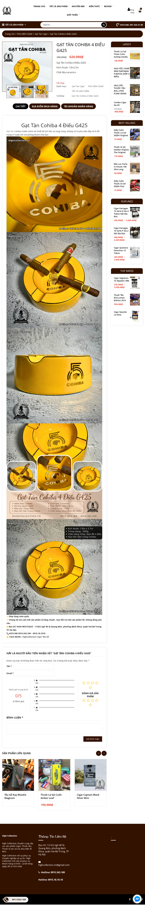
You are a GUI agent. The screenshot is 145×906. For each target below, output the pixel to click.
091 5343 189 (19, 899)
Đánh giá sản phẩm (90, 695)
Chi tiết (20, 106)
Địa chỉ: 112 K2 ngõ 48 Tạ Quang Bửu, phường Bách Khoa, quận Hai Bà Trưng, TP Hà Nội (53, 850)
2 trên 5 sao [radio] (88, 700)
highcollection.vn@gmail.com (54, 865)
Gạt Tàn (10, 131)
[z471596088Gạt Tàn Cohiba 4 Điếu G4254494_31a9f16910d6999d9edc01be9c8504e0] (27, 67)
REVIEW (108, 6)
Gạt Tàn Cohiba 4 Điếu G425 (85, 96)
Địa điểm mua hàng (44, 106)
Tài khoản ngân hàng (78, 106)
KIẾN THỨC (94, 6)
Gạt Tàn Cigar (41, 34)
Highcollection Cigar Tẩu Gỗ (36, 636)
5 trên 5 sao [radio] (90, 705)
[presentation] (98, 753)
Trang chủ (39, 6)
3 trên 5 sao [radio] (92, 700)
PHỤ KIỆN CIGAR (24, 34)
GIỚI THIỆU (72, 14)
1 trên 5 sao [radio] (84, 700)
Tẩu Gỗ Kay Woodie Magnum (15, 796)
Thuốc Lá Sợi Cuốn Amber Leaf (51, 796)
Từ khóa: (60, 96)
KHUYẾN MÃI (78, 6)
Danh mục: (61, 86)
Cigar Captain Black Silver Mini (88, 796)
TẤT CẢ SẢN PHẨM (58, 6)
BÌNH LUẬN (15, 717)
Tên (9, 666)
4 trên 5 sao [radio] (96, 700)
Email (10, 673)
